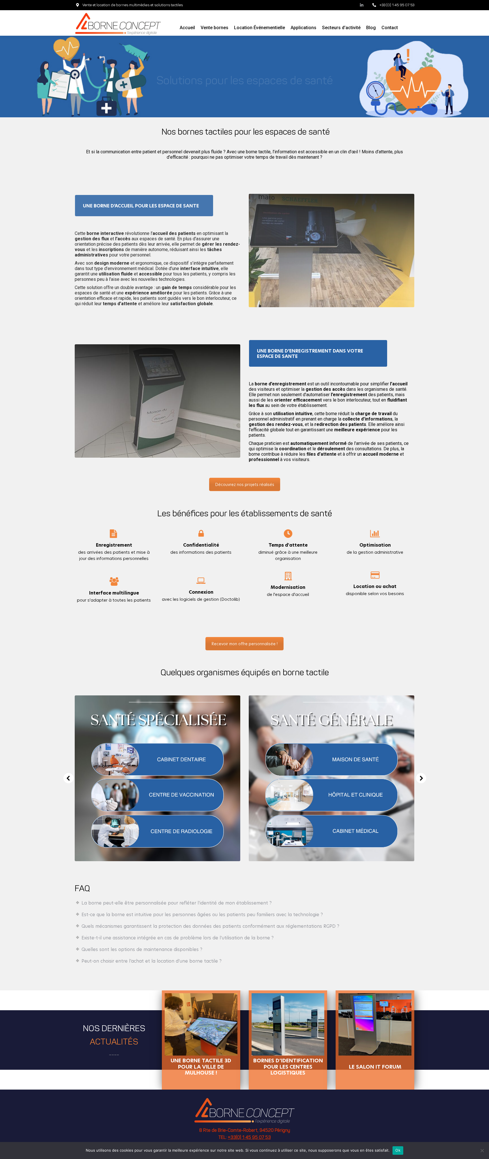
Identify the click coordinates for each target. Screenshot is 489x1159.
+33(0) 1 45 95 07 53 (249, 1137)
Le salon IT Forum (375, 1067)
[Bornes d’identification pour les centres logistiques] (288, 1024)
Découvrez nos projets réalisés (244, 484)
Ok (397, 1150)
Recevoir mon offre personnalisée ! (244, 643)
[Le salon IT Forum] (374, 1024)
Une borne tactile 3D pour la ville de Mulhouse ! (201, 1066)
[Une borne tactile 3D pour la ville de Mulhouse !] (201, 1024)
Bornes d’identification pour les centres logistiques (288, 1066)
